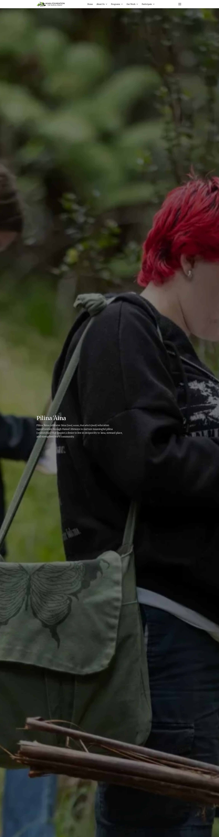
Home (90, 4)
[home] (50, 4)
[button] (102, 4)
